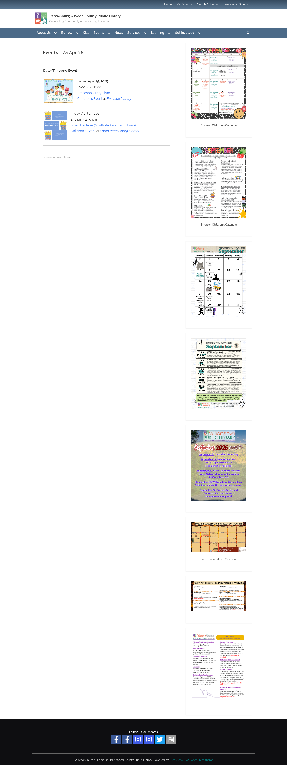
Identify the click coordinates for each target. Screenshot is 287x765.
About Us (44, 33)
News (119, 33)
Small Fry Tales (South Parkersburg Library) (103, 125)
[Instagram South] (149, 739)
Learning (157, 33)
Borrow (66, 33)
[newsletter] (171, 739)
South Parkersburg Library (119, 131)
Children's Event (89, 99)
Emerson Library (119, 99)
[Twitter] (160, 739)
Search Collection (208, 4)
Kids (86, 33)
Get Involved (184, 33)
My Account (184, 4)
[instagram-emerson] (138, 739)
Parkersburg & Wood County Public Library (85, 16)
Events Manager (64, 157)
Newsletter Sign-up (236, 4)
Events (99, 33)
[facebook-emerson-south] (116, 739)
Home (168, 4)
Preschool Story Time (93, 93)
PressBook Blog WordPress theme (191, 759)
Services (133, 33)
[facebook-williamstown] (127, 739)
